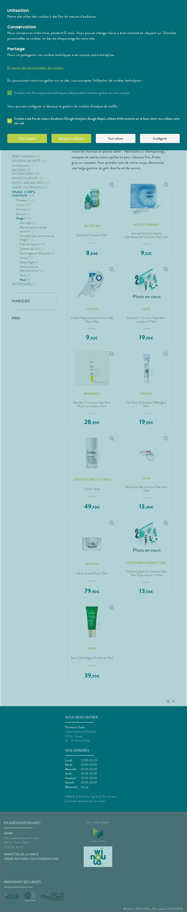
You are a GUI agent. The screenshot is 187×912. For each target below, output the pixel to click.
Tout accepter (27, 138)
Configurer (160, 138)
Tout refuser (115, 138)
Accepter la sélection (71, 138)
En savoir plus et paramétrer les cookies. (35, 67)
